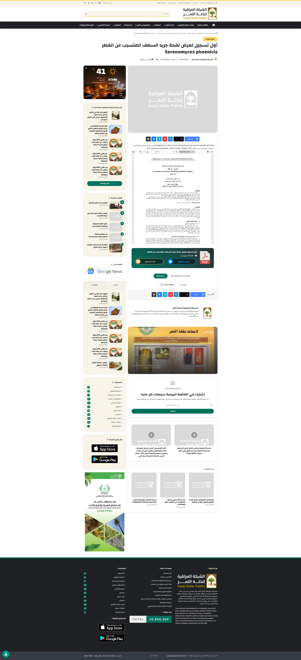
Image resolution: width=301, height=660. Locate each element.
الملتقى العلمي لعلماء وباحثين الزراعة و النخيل (156, 598)
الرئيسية (213, 33)
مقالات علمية (202, 25)
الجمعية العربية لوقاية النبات (162, 591)
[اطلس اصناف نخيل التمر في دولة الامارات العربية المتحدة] (115, 216)
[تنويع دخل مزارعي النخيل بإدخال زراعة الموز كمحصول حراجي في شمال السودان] (115, 115)
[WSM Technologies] (158, 655)
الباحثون (118, 25)
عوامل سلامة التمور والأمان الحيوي (99, 364)
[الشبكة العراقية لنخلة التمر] (200, 13)
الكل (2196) (104, 183)
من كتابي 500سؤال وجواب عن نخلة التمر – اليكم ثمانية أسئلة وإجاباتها (99, 157)
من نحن (195, 3)
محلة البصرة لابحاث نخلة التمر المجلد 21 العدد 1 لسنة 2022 (190, 354)
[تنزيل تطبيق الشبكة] (5, 654)
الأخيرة (115, 285)
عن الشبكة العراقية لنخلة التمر (161, 580)
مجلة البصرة (191, 33)
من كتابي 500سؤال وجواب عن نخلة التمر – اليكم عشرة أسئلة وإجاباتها (99, 143)
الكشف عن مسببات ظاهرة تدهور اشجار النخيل (97, 246)
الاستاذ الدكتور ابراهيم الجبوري (176, 655)
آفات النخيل (170, 25)
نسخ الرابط (160, 275)
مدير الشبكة (168, 573)
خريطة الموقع (161, 3)
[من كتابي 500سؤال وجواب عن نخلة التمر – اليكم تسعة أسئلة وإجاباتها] (115, 170)
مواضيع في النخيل (143, 25)
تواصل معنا (172, 3)
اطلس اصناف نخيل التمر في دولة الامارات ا (97, 214)
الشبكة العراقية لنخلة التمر (202, 59)
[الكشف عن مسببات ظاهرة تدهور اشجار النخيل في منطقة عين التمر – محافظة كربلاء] (115, 248)
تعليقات (94, 285)
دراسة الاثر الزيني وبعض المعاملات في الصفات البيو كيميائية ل (175, 502)
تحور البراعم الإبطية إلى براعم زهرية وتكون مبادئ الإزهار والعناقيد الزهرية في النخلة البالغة (97, 129)
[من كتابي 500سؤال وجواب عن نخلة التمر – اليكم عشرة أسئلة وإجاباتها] (115, 143)
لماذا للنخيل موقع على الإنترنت (161, 584)
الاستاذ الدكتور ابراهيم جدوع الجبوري (160, 606)
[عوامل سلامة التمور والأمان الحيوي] (115, 365)
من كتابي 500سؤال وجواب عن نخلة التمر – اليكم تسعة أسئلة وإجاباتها (99, 171)
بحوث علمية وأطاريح (186, 25)
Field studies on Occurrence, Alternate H (98, 235)
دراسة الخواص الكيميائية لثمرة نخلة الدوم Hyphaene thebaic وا (144, 501)
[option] (173, 350)
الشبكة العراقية (115, 391)
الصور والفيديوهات (86, 25)
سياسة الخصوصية (166, 602)
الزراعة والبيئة (116, 426)
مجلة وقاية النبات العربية (163, 595)
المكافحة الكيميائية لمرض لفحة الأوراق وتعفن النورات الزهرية (201, 501)
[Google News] (167, 284)
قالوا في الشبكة (166, 576)
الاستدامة (128, 25)
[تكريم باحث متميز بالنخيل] (115, 206)
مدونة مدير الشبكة (184, 3)
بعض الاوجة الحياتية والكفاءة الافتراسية (99, 225)
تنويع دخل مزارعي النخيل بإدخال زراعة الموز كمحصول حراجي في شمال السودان (97, 116)
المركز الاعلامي (104, 25)
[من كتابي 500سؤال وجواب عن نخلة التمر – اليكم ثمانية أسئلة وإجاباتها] (115, 156)
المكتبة (158, 25)
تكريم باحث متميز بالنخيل (98, 202)
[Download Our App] (104, 452)
